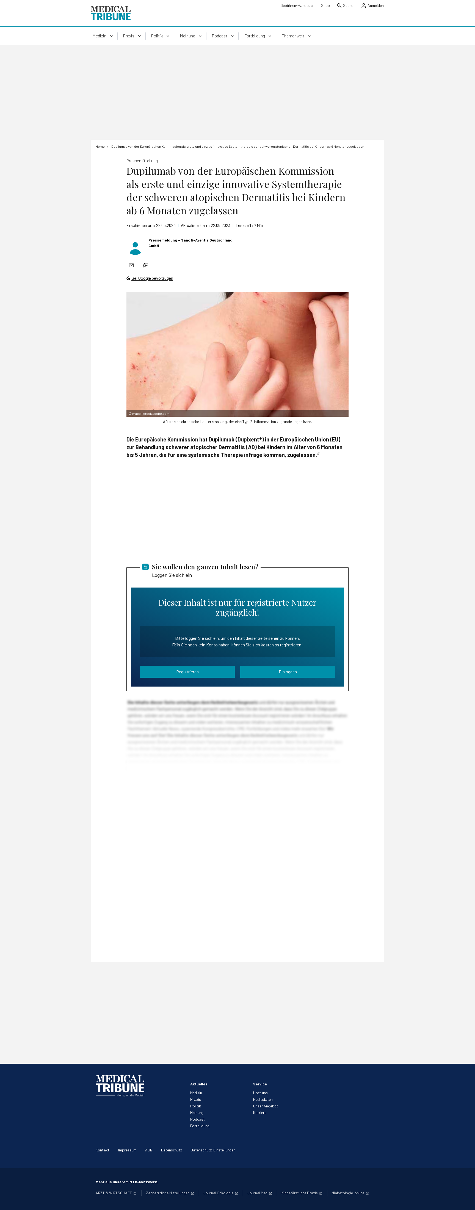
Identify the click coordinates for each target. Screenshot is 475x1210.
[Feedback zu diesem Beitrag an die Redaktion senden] (145, 265)
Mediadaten (263, 1099)
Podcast (197, 1119)
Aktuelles (199, 1084)
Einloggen (288, 671)
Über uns (260, 1092)
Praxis (195, 1099)
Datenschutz (171, 1150)
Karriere (259, 1112)
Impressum (127, 1150)
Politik (195, 1106)
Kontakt (102, 1150)
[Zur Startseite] (110, 13)
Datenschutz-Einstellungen (213, 1150)
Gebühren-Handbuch (297, 5)
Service (260, 1084)
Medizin (196, 1092)
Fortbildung (199, 1125)
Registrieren (187, 671)
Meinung (196, 1112)
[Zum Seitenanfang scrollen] (465, 1200)
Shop (325, 5)
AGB (148, 1150)
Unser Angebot (265, 1106)
